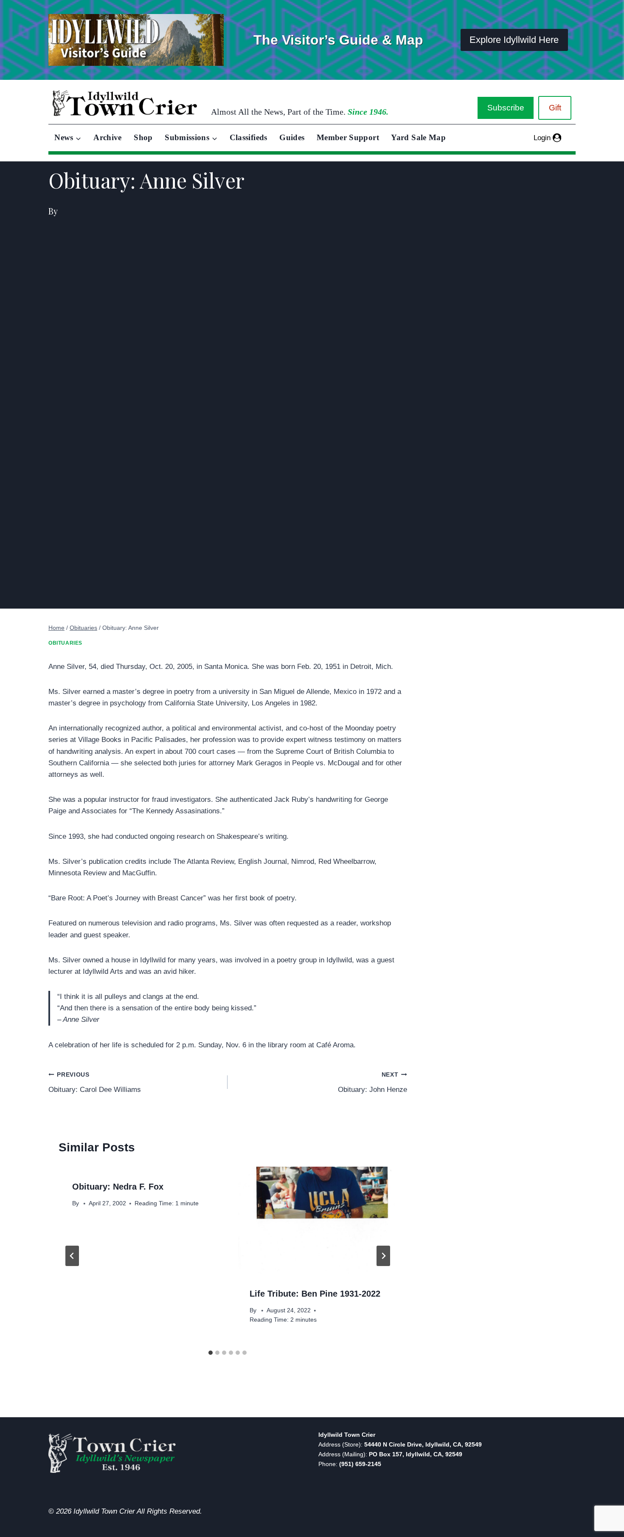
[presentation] (316, 1220)
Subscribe (505, 107)
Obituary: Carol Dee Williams (94, 1083)
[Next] (383, 1256)
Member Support (348, 137)
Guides (291, 137)
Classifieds (248, 137)
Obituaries (65, 643)
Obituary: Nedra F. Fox (117, 1186)
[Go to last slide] (72, 1256)
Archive (107, 137)
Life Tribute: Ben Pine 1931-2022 (315, 1293)
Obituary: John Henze (372, 1083)
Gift (555, 107)
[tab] (210, 1353)
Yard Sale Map (418, 137)
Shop (143, 137)
